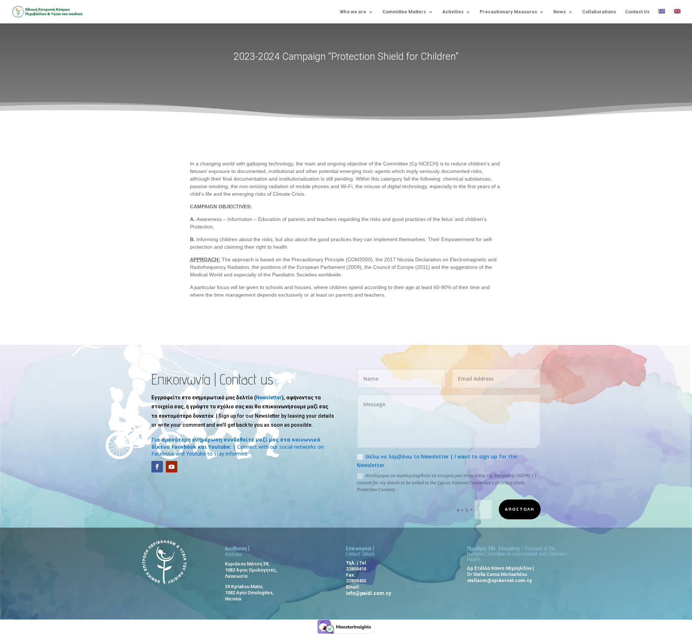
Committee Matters (404, 11)
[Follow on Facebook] (157, 466)
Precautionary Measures (508, 11)
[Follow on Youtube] (171, 466)
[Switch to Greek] (661, 16)
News (559, 11)
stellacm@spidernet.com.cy (499, 580)
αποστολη (519, 509)
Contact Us (637, 11)
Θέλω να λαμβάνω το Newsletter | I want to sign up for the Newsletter (437, 461)
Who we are (353, 11)
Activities (452, 11)
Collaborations (599, 11)
